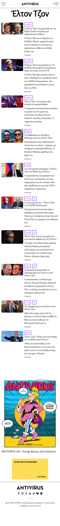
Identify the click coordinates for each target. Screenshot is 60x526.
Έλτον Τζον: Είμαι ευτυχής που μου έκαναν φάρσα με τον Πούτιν (40, 237)
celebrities (28, 24)
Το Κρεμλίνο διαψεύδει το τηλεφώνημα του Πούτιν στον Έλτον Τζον (38, 273)
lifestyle (27, 131)
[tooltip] (18, 493)
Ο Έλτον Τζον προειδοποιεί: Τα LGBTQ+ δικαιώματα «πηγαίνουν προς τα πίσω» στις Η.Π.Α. (40, 68)
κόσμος (27, 165)
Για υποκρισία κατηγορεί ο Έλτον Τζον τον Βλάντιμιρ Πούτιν (40, 170)
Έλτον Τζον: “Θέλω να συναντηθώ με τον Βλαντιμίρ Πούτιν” (40, 338)
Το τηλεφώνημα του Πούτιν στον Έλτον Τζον (40, 308)
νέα (34, 198)
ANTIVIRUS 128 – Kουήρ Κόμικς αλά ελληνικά (28, 451)
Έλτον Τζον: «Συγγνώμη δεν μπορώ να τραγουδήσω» (37, 103)
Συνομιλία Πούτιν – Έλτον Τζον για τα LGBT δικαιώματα (39, 204)
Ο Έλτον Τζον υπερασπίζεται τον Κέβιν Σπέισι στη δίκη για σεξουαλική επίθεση (40, 31)
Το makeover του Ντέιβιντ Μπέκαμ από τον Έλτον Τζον (38, 136)
